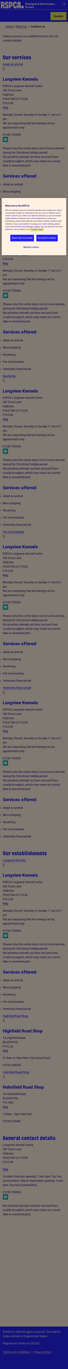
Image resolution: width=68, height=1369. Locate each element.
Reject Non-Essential (22, 238)
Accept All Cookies (47, 238)
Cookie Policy (37, 229)
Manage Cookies (31, 247)
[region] (34, 226)
